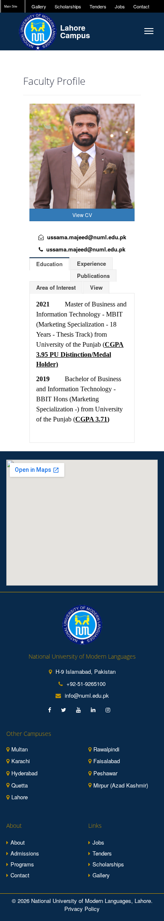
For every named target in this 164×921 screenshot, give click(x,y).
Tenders (98, 6)
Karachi (20, 761)
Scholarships (68, 6)
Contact (141, 6)
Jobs (120, 6)
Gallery (39, 6)
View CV (82, 214)
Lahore (19, 797)
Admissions (25, 853)
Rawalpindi (106, 749)
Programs (22, 864)
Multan (19, 749)
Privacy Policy (82, 909)
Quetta (19, 785)
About (18, 842)
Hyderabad (24, 773)
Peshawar (105, 773)
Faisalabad (106, 761)
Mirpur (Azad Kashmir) (120, 785)
